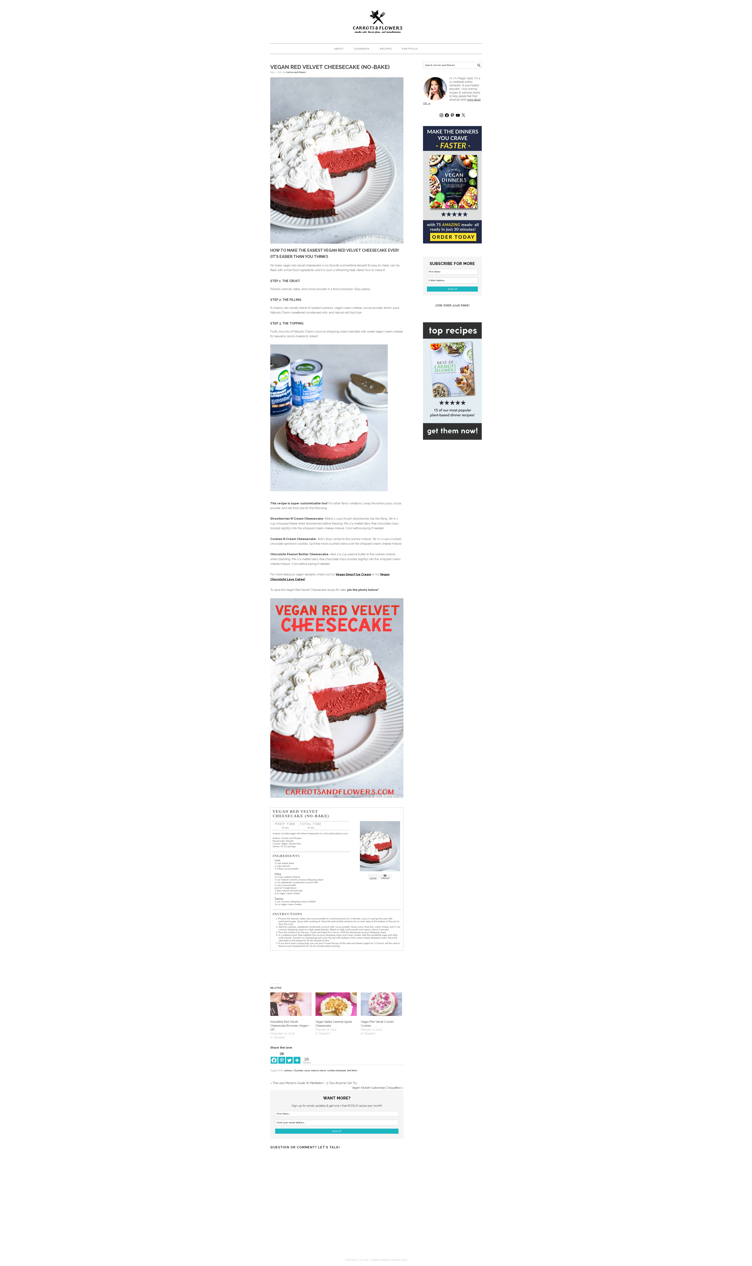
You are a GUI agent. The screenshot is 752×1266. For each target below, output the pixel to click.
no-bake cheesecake (336, 1070)
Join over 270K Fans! (452, 305)
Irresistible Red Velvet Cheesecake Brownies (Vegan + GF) (290, 1025)
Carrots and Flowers (376, 20)
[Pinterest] (452, 115)
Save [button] (373, 878)
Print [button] (385, 878)
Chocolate (298, 1070)
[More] (297, 1057)
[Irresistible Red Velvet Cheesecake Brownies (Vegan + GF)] (291, 1004)
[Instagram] (441, 115)
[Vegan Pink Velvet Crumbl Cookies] (381, 1004)
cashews (288, 1070)
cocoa (307, 1070)
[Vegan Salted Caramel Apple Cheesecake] (336, 1004)
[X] (463, 115)
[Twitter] (289, 1057)
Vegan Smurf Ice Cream (353, 574)
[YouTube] (458, 115)
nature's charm (318, 1070)
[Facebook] (274, 1057)
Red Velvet (352, 1070)
